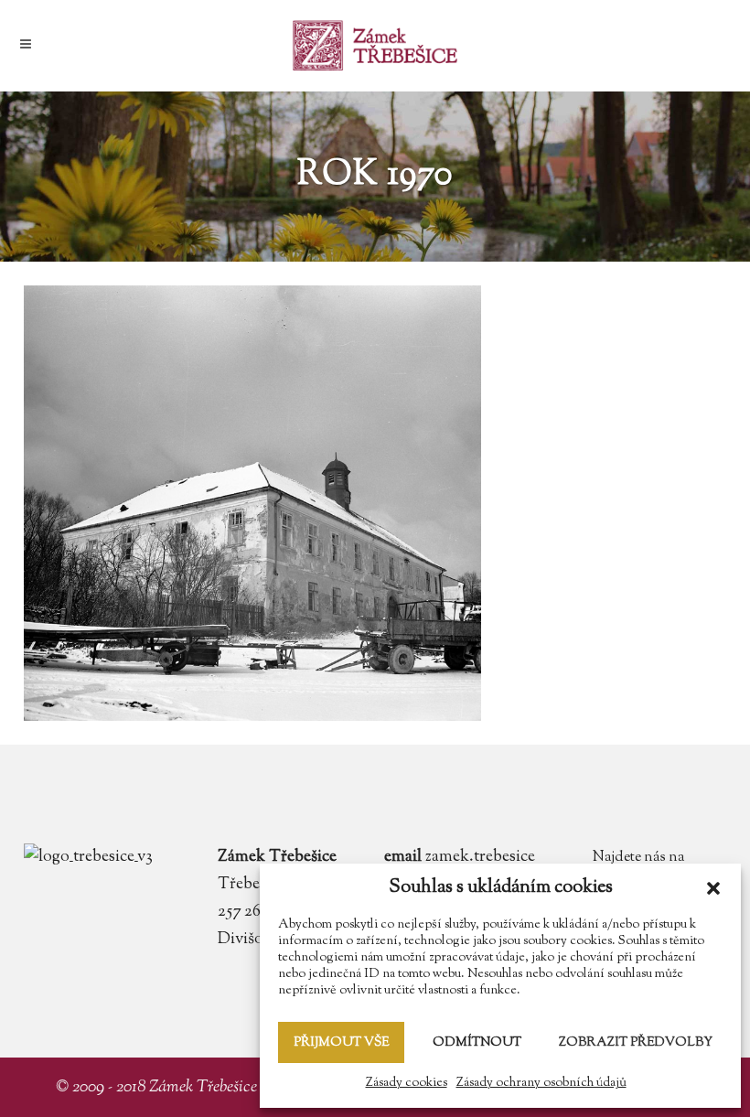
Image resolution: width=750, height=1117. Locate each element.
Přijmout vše (341, 1043)
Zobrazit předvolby (635, 1043)
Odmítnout (477, 1043)
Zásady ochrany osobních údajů (541, 1083)
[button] (713, 888)
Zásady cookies (406, 1083)
